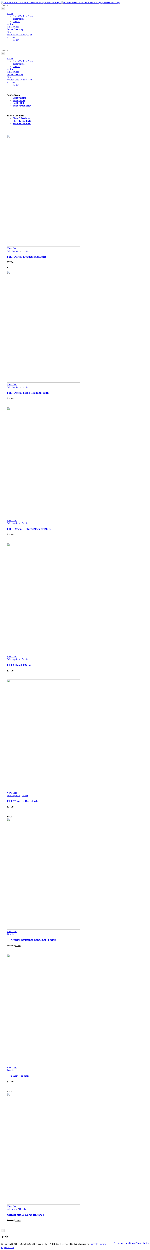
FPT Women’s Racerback (22, 801)
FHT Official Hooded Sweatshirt (26, 256)
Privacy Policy (142, 1243)
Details (25, 251)
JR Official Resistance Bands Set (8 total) (31, 939)
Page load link (7, 1247)
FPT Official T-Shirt (19, 664)
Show (21, 118)
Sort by (19, 98)
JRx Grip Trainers (18, 1075)
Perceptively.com (98, 1244)
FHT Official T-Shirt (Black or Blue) (29, 528)
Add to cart (12, 1209)
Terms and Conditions (124, 1243)
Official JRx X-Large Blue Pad (25, 1214)
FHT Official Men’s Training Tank (28, 392)
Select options (13, 251)
